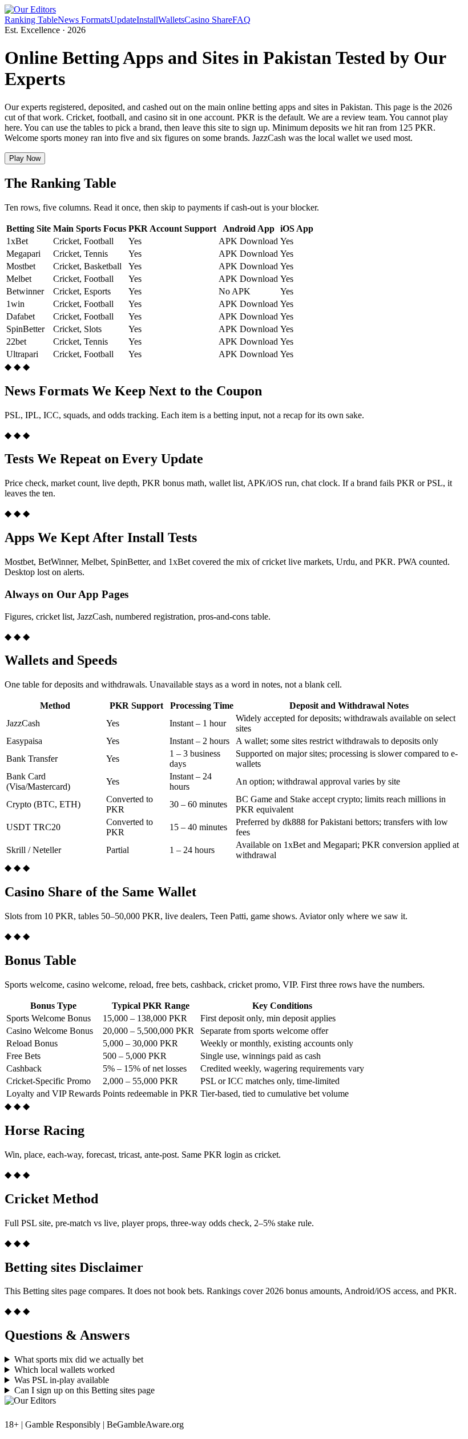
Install (147, 20)
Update (123, 20)
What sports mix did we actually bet (78, 1359)
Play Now (25, 158)
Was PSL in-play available (61, 1380)
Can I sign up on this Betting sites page (84, 1390)
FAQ (241, 20)
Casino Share (208, 20)
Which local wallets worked (64, 1370)
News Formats (84, 20)
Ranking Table (31, 20)
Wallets (171, 20)
